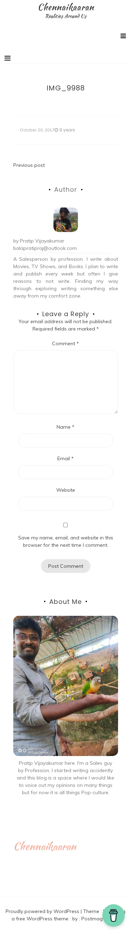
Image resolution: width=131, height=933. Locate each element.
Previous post (29, 165)
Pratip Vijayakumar (42, 241)
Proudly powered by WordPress (43, 911)
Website (65, 490)
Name (65, 427)
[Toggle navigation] (7, 58)
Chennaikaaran (65, 7)
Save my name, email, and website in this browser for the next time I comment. (65, 541)
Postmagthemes (100, 918)
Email (65, 458)
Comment (65, 343)
